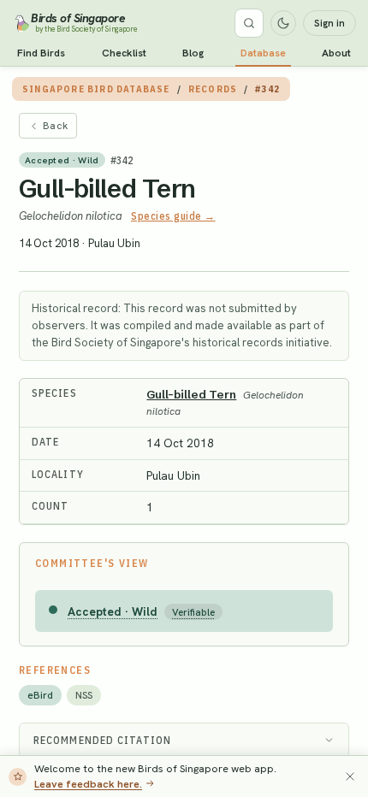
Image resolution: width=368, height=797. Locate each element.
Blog (193, 53)
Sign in (329, 23)
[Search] (249, 23)
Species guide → (173, 216)
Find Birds (41, 53)
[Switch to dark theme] (283, 23)
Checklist (124, 53)
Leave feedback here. (88, 783)
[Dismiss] (350, 776)
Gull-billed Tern (107, 188)
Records (212, 89)
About (336, 53)
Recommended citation (102, 740)
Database (263, 53)
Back (55, 126)
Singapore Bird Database (96, 89)
